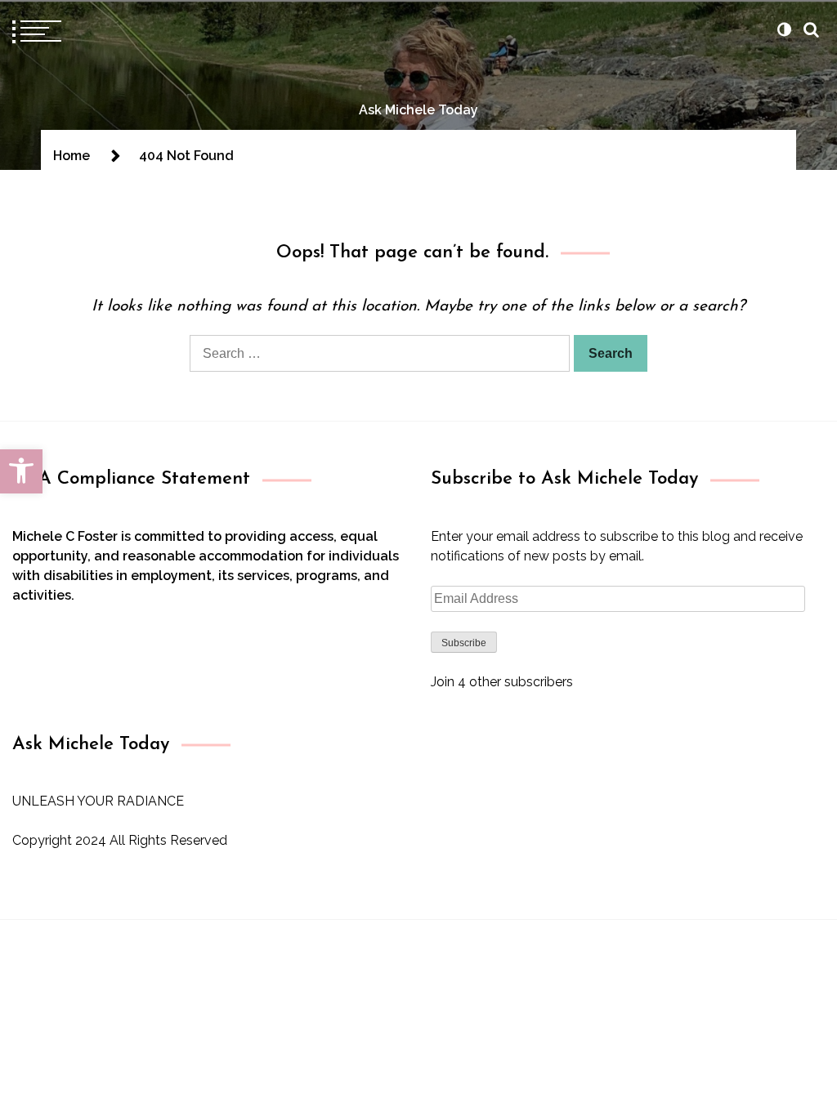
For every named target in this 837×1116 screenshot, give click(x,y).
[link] (21, 471)
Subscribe (463, 643)
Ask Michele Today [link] (418, 110)
